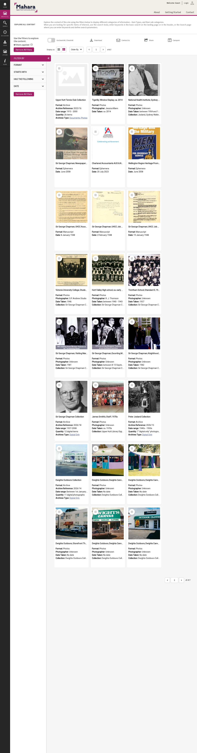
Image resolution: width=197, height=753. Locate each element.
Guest (177, 3)
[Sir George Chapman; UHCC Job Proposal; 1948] (108, 207)
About (157, 12)
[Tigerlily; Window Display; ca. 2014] (108, 80)
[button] (123, 40)
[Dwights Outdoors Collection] (71, 460)
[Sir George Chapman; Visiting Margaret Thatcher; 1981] (71, 333)
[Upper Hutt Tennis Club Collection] (71, 80)
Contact (190, 12)
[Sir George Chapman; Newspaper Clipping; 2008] (71, 143)
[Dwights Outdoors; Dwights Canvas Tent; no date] (108, 460)
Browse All (5, 17)
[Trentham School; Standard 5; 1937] (144, 270)
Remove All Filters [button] (24, 50)
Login (5, 45)
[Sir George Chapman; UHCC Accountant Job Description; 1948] (71, 207)
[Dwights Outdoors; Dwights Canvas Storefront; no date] (108, 523)
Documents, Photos (78, 118)
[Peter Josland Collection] (144, 397)
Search (5, 26)
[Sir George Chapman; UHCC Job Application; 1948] (144, 207)
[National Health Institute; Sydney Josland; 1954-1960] (144, 80)
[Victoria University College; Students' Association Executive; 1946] (71, 270)
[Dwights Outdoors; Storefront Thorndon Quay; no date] (71, 523)
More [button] (5, 64)
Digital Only (75, 434)
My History (5, 36)
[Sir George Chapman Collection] (71, 397)
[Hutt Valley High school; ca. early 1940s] (108, 270)
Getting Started (173, 12)
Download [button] (95, 40)
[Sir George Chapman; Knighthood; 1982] (144, 333)
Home (5, 7)
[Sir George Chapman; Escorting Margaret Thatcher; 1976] (108, 333)
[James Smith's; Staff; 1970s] (108, 397)
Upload (4, 55)
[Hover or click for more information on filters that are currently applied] (31, 44)
